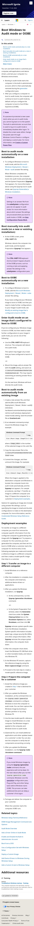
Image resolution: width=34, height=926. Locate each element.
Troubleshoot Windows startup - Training (15, 883)
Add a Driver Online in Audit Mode (14, 833)
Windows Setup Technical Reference (14, 818)
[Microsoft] (17, 20)
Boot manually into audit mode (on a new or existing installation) (17, 52)
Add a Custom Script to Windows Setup (15, 865)
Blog (27, 915)
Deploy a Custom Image (10, 854)
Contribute (5, 918)
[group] (18, 439)
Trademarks (5, 923)
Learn (3, 24)
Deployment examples (22, 499)
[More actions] (30, 24)
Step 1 (15, 687)
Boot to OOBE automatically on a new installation (15, 56)
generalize (23, 88)
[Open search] (25, 20)
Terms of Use (25, 921)
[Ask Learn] (27, 24)
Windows (11, 24)
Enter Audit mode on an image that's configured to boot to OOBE (14, 60)
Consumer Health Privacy (9, 921)
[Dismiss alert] (30, 2)
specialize (10, 780)
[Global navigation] (2, 20)
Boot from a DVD (8, 843)
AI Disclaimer (6, 915)
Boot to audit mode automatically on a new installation (16, 47)
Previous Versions (17, 915)
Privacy (13, 918)
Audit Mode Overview (9, 828)
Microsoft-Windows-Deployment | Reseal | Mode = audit (16, 167)
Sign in (30, 20)
